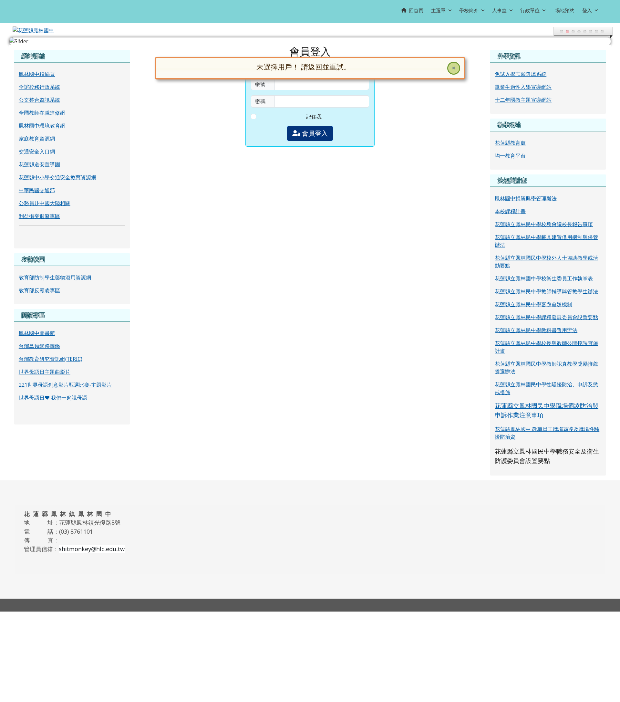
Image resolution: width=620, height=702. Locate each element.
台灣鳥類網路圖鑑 (39, 346)
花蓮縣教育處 (510, 142)
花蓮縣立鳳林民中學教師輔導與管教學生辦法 (546, 291)
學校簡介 (469, 10)
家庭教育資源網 (37, 138)
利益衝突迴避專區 (39, 216)
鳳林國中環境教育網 (42, 125)
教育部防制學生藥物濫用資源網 (55, 277)
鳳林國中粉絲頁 (37, 74)
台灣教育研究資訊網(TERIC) (50, 358)
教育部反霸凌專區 (39, 290)
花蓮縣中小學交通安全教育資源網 (57, 177)
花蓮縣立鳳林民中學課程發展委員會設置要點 (546, 317)
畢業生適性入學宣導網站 (523, 86)
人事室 (499, 10)
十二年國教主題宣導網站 (523, 99)
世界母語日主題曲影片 (44, 371)
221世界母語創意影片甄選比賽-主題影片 (65, 384)
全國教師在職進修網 (42, 112)
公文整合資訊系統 (39, 99)
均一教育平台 (510, 155)
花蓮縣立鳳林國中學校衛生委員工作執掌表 (544, 278)
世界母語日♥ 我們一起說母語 (53, 397)
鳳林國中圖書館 (37, 333)
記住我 (314, 116)
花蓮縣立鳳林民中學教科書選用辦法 (536, 330)
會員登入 (314, 133)
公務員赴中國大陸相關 (44, 203)
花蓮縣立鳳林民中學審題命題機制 (533, 304)
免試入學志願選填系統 (520, 74)
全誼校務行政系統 (39, 86)
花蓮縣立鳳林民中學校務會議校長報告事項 (544, 224)
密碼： (263, 101)
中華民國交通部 (37, 190)
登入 (587, 10)
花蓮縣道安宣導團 (39, 164)
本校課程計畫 (510, 211)
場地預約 (564, 10)
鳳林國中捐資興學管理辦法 (526, 198)
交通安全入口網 (37, 151)
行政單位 (530, 10)
